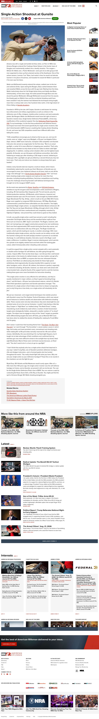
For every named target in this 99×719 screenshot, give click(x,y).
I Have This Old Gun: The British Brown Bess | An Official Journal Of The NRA (37, 597)
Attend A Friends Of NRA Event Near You (86, 710)
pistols (8, 384)
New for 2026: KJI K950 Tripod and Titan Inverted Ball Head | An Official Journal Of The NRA (86, 591)
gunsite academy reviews (25, 382)
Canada (78, 587)
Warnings (28, 716)
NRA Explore (54, 665)
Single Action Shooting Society (35, 174)
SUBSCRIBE (9, 644)
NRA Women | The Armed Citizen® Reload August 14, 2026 (60, 585)
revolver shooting (20, 384)
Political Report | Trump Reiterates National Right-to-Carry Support (43, 511)
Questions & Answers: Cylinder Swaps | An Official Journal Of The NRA (37, 432)
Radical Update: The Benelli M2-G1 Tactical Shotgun (41, 463)
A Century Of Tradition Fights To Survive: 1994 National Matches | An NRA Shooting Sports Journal (85, 432)
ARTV (2, 614)
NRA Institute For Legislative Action (59, 663)
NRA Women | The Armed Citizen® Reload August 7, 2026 (60, 590)
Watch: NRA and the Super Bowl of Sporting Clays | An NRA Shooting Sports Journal (11, 586)
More (11, 444)
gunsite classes (37, 382)
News (36, 6)
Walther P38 (40, 580)
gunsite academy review (13, 382)
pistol (48, 382)
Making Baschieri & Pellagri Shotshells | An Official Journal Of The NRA (12, 577)
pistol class (53, 382)
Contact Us (3, 663)
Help (2, 667)
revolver (13, 384)
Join (17, 1)
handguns (43, 382)
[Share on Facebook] (22, 18)
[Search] (96, 5)
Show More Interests (58, 629)
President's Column (31, 492)
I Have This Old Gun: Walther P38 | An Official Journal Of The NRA (11, 597)
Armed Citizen (26, 532)
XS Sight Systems (48, 187)
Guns (27, 470)
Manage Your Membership (81, 667)
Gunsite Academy (23, 105)
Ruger (30, 187)
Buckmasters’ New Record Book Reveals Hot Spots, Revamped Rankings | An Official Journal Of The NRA (87, 607)
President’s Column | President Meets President (43, 476)
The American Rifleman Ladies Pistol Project (22, 395)
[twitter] (26, 18)
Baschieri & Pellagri (7, 580)
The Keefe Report (81, 619)
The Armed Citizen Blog (65, 580)
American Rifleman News (83, 559)
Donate (25, 1)
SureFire (36, 187)
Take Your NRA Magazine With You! (12, 710)
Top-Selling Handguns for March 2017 (19, 398)
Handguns (11, 19)
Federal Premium (91, 585)
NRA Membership (79, 660)
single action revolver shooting (21, 385)
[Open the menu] (83, 6)
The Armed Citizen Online (58, 581)
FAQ (2, 665)
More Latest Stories (56, 541)
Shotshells (15, 580)
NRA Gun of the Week (69, 6)
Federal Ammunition (82, 585)
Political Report (30, 522)
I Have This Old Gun (32, 559)
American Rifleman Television (11, 559)
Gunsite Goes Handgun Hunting (17, 391)
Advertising (4, 660)
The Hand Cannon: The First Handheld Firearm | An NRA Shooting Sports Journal (36, 586)
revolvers (28, 384)
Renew (20, 1)
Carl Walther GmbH (32, 580)
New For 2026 (46, 6)
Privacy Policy (4, 716)
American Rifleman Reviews (10, 619)
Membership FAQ (79, 665)
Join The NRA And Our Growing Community (37, 710)
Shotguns (4, 581)
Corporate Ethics (20, 716)
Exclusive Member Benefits (81, 663)
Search (2, 669)
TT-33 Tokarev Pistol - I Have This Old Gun (21, 400)
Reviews (55, 6)
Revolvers (17, 19)
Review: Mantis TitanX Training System (39, 448)
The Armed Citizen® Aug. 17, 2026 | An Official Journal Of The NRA (62, 577)
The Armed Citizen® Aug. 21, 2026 (37, 526)
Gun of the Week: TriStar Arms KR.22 (38, 496)
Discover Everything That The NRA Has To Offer (61, 710)
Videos (27, 665)
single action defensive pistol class (41, 384)
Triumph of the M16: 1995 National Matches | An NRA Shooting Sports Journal (10, 432)
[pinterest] (29, 18)
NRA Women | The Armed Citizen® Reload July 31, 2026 (60, 595)
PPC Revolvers (12, 393)
